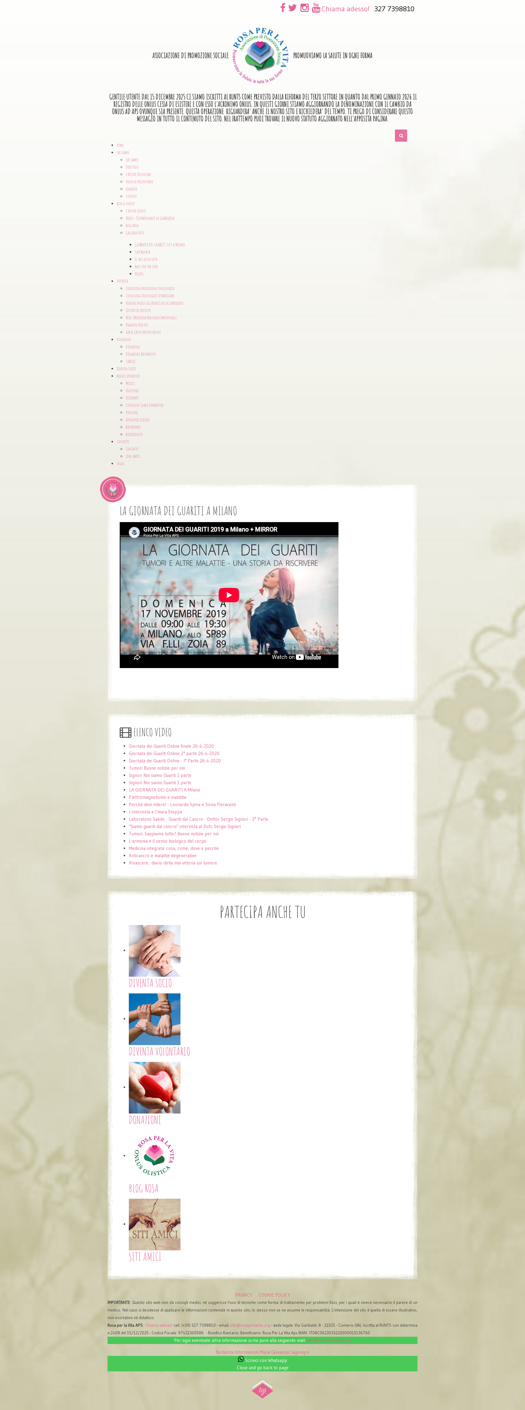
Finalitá (131, 189)
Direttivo (132, 167)
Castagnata (142, 252)
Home (120, 145)
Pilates (139, 274)
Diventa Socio (126, 369)
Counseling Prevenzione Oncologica (150, 288)
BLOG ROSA (144, 1188)
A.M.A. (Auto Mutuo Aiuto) (143, 332)
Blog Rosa (132, 225)
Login (120, 463)
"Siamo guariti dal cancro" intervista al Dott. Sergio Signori (185, 826)
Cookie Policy (274, 1295)
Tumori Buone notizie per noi (157, 768)
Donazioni (133, 347)
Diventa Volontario (139, 182)
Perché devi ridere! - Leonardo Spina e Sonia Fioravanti (182, 804)
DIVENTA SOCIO (150, 983)
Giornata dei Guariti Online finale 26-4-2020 (171, 746)
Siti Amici (145, 1256)
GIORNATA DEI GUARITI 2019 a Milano (160, 245)
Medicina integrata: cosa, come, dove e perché (174, 848)
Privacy (243, 1295)
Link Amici (133, 456)
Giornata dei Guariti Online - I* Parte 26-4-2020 (175, 761)
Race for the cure (146, 266)
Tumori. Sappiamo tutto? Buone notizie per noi (174, 834)
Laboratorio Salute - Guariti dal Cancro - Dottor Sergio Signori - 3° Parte (198, 819)
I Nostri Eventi (136, 211)
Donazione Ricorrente (141, 354)
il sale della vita (146, 259)
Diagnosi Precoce (137, 325)
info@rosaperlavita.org (250, 1325)
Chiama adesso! (345, 8)
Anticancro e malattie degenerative (163, 855)
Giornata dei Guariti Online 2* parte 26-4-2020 (174, 753)
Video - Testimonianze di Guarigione (150, 218)
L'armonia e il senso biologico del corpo (167, 841)
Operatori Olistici (137, 420)
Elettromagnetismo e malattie (158, 797)
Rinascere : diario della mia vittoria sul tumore (173, 863)
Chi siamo (132, 160)
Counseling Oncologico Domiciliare (150, 296)
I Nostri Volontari (138, 174)
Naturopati (133, 427)
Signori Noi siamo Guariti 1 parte (160, 782)
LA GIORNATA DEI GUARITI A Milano (164, 790)
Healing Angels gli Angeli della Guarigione (155, 303)
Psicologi (132, 412)
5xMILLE (131, 361)
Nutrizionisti (134, 434)
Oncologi (132, 390)
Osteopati (132, 398)
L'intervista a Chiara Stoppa (155, 812)
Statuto (131, 196)
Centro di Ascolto (138, 310)
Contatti (132, 449)
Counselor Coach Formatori (144, 405)
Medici (130, 383)
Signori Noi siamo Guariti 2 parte (160, 775)
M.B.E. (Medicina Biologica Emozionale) (151, 317)
